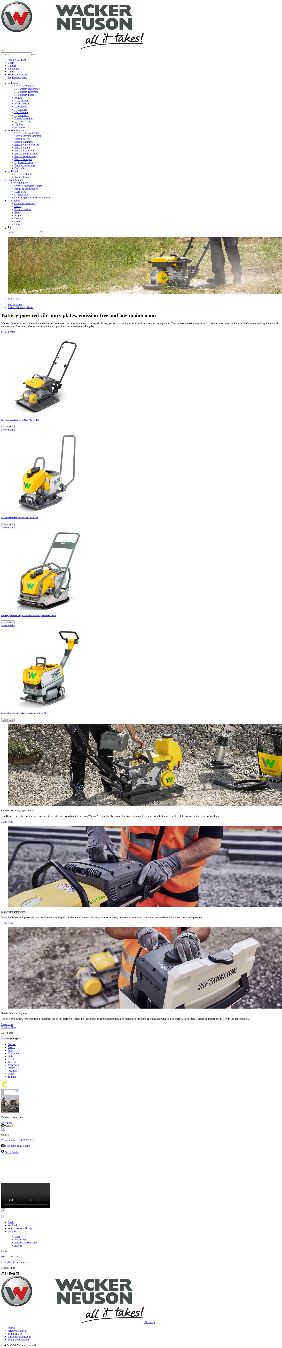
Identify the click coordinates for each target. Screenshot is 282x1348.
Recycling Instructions (19, 1336)
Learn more (8, 426)
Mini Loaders (21, 112)
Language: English (11, 1038)
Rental (14, 171)
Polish (11, 1073)
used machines (15, 180)
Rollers (18, 97)
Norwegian (13, 1065)
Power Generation (23, 118)
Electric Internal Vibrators (27, 135)
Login (11, 62)
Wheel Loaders (22, 103)
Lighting (18, 124)
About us (15, 200)
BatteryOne (20, 168)
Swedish (12, 1070)
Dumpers (22, 109)
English (12, 77)
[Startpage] (72, 48)
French (11, 1047)
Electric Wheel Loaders (26, 153)
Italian (11, 1056)
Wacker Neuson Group (20, 1228)
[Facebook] (10, 1274)
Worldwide (13, 68)
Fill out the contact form (17, 1145)
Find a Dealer (12, 1152)
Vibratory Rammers (28, 91)
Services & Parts (19, 182)
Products (15, 83)
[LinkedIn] (17, 1274)
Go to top (150, 1322)
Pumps (21, 127)
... (9, 301)
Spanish (12, 1076)
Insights (18, 215)
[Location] (3, 1274)
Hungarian (21, 77)
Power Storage (25, 121)
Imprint (11, 1327)
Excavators (23, 100)
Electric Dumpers (23, 159)
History (18, 206)
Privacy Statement (17, 1330)
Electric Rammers (23, 141)
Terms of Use (15, 1333)
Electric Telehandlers (25, 156)
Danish (11, 1067)
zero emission (18, 130)
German (12, 1044)
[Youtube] (14, 1274)
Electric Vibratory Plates (26, 144)
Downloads (20, 218)
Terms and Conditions (19, 1339)
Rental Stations (22, 177)
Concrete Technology (29, 88)
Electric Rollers (22, 147)
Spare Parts (20, 191)
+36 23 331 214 (26, 1140)
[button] (18, 74)
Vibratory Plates (26, 94)
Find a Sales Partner (18, 59)
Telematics (23, 194)
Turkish (12, 1062)
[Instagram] (7, 1274)
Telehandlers (20, 106)
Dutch (11, 1050)
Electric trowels (22, 138)
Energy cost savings (24, 165)
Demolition (23, 115)
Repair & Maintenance (26, 188)
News (17, 212)
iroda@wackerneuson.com (15, 1262)
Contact (12, 65)
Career (11, 71)
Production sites (22, 209)
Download (6, 1122)
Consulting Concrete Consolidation (32, 197)
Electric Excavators (24, 150)
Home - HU (14, 298)
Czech (11, 1059)
